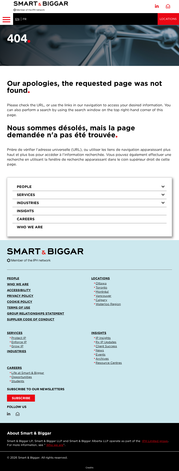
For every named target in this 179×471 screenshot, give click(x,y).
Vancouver (103, 295)
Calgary (101, 300)
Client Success (106, 346)
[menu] (89, 207)
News (100, 350)
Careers (25, 219)
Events (100, 354)
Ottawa (101, 283)
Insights (25, 211)
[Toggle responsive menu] (6, 19)
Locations (168, 19)
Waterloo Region (108, 304)
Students (17, 381)
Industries (28, 203)
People (24, 187)
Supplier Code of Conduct (30, 319)
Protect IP (18, 338)
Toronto (101, 287)
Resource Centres (109, 362)
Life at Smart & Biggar (27, 373)
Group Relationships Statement (35, 313)
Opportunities (21, 377)
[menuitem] (89, 187)
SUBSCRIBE (21, 398)
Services (26, 195)
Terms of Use (18, 307)
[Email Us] (168, 6)
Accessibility (19, 290)
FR (24, 19)
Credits (89, 467)
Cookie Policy (19, 301)
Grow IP (17, 346)
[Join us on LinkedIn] (157, 6)
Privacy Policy (20, 295)
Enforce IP (19, 342)
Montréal (102, 291)
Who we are (30, 227)
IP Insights (103, 338)
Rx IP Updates (106, 342)
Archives (102, 358)
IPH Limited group (155, 441)
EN (17, 19)
